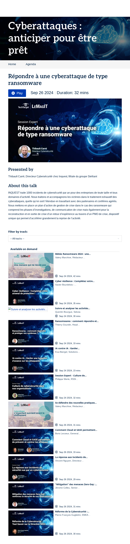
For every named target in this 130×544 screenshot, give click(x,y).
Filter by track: (18, 231)
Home (12, 64)
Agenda (31, 64)
